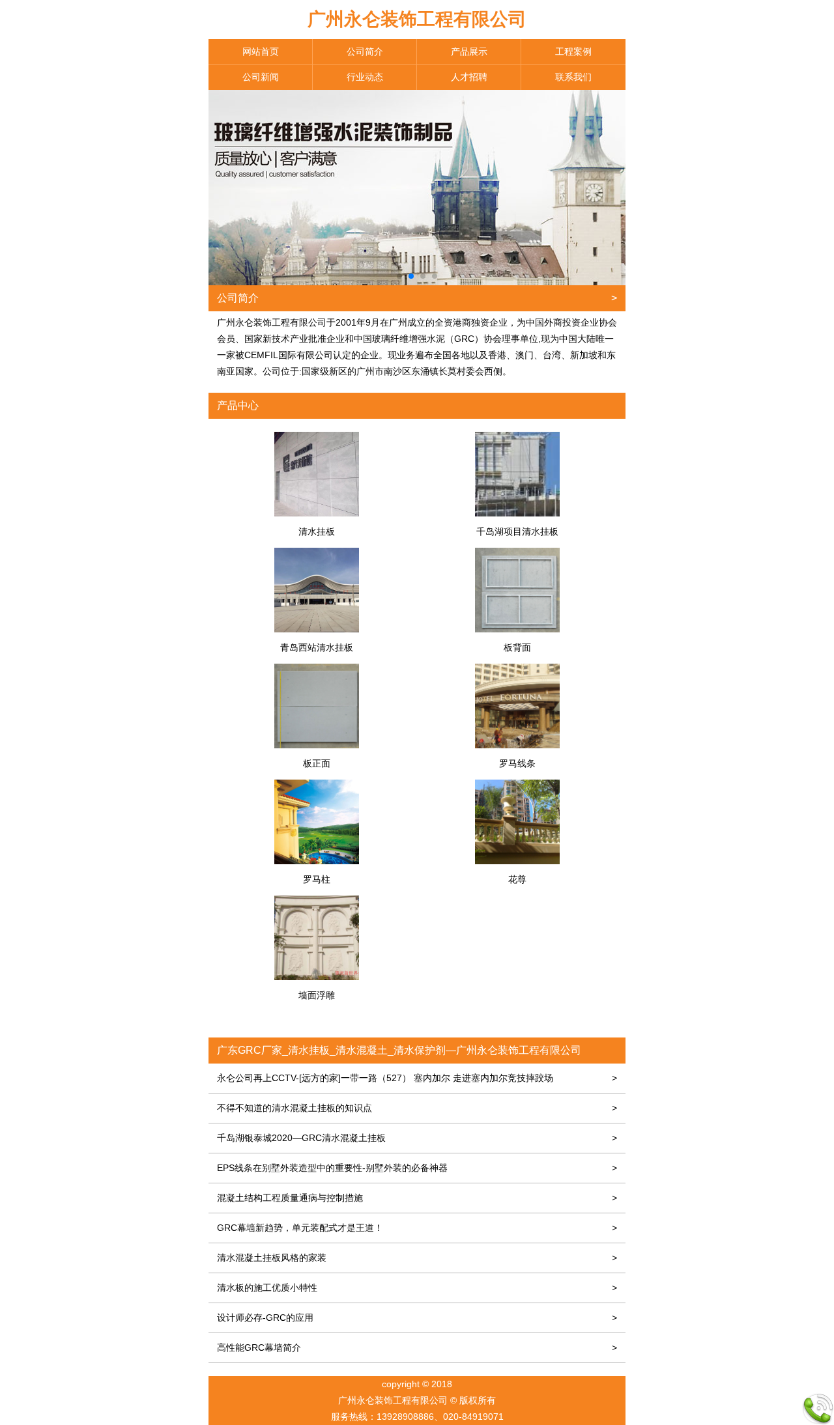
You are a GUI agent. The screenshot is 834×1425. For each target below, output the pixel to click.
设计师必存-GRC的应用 (417, 1317)
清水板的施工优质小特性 (417, 1287)
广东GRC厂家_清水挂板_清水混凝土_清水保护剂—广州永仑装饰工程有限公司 (399, 1050)
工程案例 (573, 51)
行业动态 (365, 77)
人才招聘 (469, 77)
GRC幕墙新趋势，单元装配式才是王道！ (417, 1227)
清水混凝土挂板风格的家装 (417, 1257)
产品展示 (469, 51)
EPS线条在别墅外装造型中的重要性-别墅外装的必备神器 (417, 1168)
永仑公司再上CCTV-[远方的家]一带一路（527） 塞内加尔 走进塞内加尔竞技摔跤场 (417, 1078)
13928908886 (405, 1416)
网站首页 (260, 51)
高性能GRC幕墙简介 (417, 1347)
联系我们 (573, 77)
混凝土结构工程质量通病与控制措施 (417, 1197)
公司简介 (365, 51)
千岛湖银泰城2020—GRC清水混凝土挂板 (417, 1138)
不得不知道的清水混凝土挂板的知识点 (417, 1108)
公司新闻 (260, 77)
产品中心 (238, 405)
